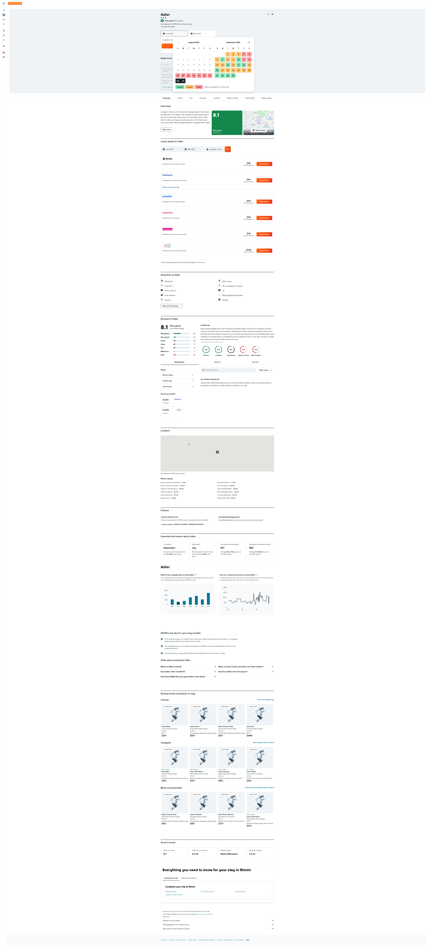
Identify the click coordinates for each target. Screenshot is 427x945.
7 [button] (204, 59)
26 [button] (194, 75)
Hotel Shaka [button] (166, 726)
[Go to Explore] (4, 35)
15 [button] (210, 65)
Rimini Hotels (239, 940)
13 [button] (199, 65)
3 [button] (183, 59)
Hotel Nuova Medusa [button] (226, 814)
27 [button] (199, 75)
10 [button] (183, 65)
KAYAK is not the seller (171, 920)
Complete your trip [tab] (171, 878)
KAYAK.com (164, 940)
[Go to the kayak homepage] (15, 3)
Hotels (172, 940)
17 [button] (183, 70)
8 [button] (209, 59)
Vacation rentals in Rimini (174, 895)
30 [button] (178, 81)
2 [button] (177, 59)
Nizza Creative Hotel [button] (225, 726)
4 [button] (188, 59)
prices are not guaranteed (205, 914)
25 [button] (188, 75)
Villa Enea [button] (250, 726)
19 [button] (194, 70)
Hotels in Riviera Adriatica (225, 940)
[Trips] (4, 46)
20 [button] (199, 70)
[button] (3, 3)
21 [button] (204, 70)
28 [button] (204, 75)
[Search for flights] (4, 10)
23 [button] (178, 75)
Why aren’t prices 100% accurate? (176, 928)
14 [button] (204, 65)
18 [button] (188, 70)
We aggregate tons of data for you (176, 924)
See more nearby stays (266, 700)
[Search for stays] (4, 15)
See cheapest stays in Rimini (263, 742)
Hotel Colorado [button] (223, 772)
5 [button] (193, 59)
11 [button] (188, 65)
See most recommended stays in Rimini (259, 788)
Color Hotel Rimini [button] (196, 772)
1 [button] (209, 54)
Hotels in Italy (192, 940)
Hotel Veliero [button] (194, 726)
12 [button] (194, 65)
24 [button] (183, 75)
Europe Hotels (181, 940)
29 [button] (210, 75)
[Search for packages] (4, 24)
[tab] (179, 362)
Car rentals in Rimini (207, 892)
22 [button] (210, 70)
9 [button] (177, 65)
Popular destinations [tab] (189, 878)
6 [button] (199, 59)
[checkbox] (172, 401)
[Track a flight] (4, 40)
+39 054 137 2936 (168, 27)
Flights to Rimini (171, 892)
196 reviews (178, 21)
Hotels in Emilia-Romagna (207, 940)
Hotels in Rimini (240, 892)
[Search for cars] (4, 19)
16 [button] (178, 70)
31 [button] (183, 81)
